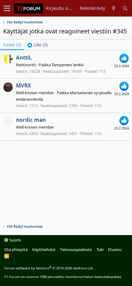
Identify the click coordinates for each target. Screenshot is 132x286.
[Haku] (125, 8)
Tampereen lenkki (68, 65)
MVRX (23, 85)
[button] (7, 8)
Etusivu (115, 249)
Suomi (14, 240)
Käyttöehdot (44, 249)
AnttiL (24, 57)
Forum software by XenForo (49, 268)
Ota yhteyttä (16, 249)
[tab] (37, 45)
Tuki (100, 249)
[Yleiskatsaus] (113, 8)
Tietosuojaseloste (76, 249)
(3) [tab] (12, 45)
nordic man (31, 119)
